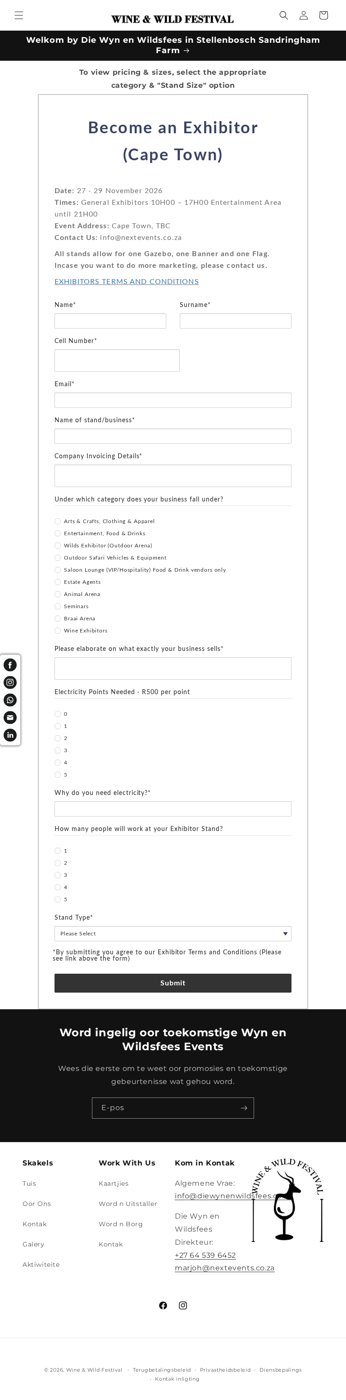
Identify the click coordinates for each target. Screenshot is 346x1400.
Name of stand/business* (95, 420)
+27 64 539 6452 (205, 1255)
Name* (65, 305)
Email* (65, 384)
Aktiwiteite (41, 1264)
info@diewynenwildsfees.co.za (233, 1196)
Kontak (35, 1224)
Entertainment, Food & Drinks (105, 533)
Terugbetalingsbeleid (162, 1370)
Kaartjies (113, 1183)
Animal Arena (82, 594)
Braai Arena (80, 618)
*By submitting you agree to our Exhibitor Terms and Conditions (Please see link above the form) (167, 955)
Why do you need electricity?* (103, 793)
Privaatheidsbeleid (225, 1370)
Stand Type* (74, 918)
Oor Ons (37, 1204)
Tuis (29, 1183)
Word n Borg (121, 1224)
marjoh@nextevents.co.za (225, 1268)
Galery (34, 1244)
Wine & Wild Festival (94, 1370)
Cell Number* (76, 341)
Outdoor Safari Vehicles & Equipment (115, 557)
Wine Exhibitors (86, 630)
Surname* (195, 305)
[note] (173, 242)
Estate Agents (82, 582)
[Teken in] (244, 1108)
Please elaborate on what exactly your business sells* (139, 649)
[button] (19, 15)
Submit (173, 983)
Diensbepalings (281, 1370)
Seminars (76, 606)
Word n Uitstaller (128, 1204)
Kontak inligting (177, 1379)
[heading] (173, 150)
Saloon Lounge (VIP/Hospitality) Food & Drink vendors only (145, 570)
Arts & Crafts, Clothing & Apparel (109, 521)
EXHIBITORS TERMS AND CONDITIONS (127, 281)
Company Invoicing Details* (98, 456)
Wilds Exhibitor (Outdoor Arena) (108, 545)
